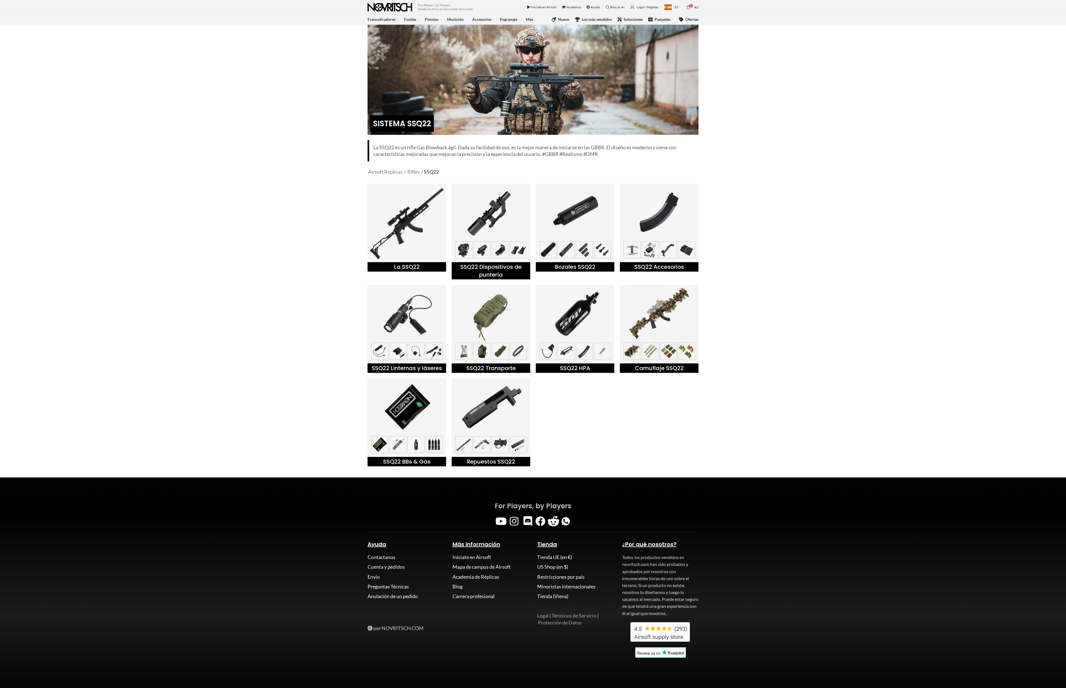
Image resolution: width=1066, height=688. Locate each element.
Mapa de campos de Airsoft (481, 567)
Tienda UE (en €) (554, 557)
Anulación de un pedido (393, 596)
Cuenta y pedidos (386, 567)
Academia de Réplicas (475, 577)
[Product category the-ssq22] (407, 228)
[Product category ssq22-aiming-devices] (491, 231)
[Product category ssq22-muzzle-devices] (575, 228)
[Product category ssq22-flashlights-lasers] (407, 329)
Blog (457, 586)
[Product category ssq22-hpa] (575, 329)
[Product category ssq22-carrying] (491, 329)
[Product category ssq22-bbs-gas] (407, 422)
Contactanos (381, 557)
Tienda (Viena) (552, 596)
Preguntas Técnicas (388, 586)
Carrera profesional (473, 596)
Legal (543, 616)
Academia (573, 7)
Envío (374, 577)
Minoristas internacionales (566, 586)
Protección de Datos (560, 622)
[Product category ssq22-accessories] (659, 228)
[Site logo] (390, 7)
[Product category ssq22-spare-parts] (491, 422)
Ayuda (595, 7)
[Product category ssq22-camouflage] (659, 329)
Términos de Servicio (574, 616)
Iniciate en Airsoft (543, 7)
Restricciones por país (561, 577)
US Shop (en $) (552, 567)
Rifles (413, 172)
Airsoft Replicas (385, 172)
